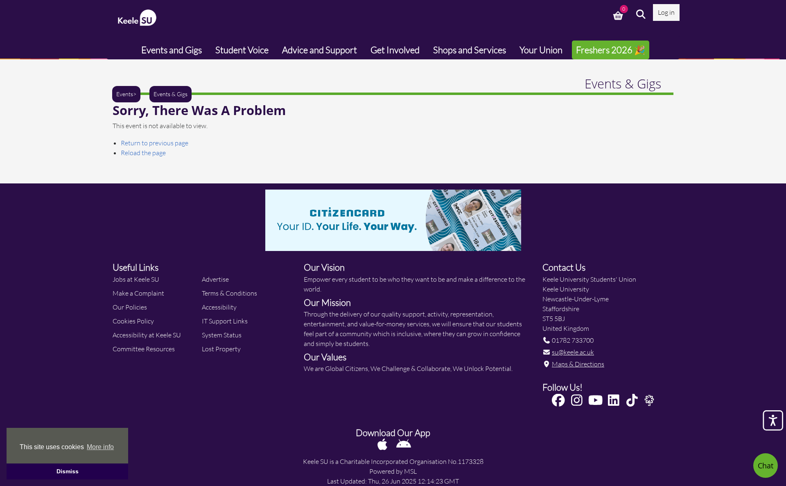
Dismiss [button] (67, 471)
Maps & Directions (578, 364)
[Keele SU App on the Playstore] (403, 444)
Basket (619, 14)
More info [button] (100, 446)
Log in (666, 12)
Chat (765, 465)
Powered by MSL (393, 471)
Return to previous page (154, 143)
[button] (641, 14)
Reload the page (143, 152)
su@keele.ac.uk (573, 352)
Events (124, 94)
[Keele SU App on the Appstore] (383, 444)
